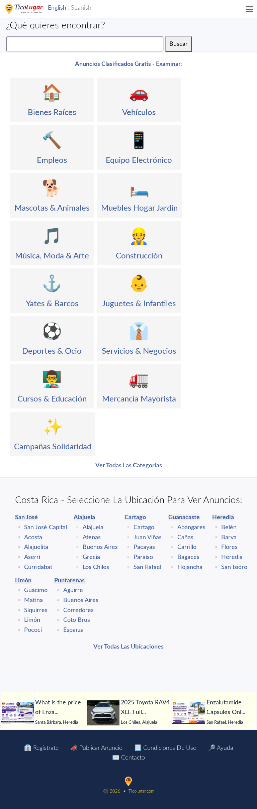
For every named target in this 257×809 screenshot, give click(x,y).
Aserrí (32, 557)
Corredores (78, 610)
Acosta (33, 538)
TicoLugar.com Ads (31, 9)
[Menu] (250, 9)
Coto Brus (76, 620)
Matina (33, 600)
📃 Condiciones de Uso (165, 748)
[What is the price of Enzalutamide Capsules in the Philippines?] (17, 713)
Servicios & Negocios (139, 351)
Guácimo (36, 590)
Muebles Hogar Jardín (139, 208)
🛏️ (140, 189)
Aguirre (73, 590)
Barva (229, 538)
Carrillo (186, 547)
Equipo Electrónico (139, 160)
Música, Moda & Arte (52, 256)
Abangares (191, 528)
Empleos (52, 160)
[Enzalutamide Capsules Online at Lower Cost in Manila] (188, 713)
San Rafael (147, 567)
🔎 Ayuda (220, 748)
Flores (229, 547)
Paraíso (143, 557)
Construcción (139, 256)
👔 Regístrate (41, 748)
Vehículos (139, 113)
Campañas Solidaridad (52, 447)
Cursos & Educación (52, 399)
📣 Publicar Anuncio (96, 748)
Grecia (91, 557)
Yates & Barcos (52, 304)
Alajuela (93, 528)
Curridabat (38, 567)
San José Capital (45, 528)
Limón (32, 620)
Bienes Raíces (52, 113)
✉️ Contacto (128, 758)
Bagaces (188, 557)
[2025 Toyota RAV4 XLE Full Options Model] (103, 712)
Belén (229, 528)
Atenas (92, 538)
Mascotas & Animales (51, 208)
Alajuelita (36, 547)
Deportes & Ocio (52, 351)
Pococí (33, 630)
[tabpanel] (43, 712)
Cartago (144, 528)
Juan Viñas (148, 538)
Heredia (232, 557)
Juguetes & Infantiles (139, 304)
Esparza (73, 630)
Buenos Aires (100, 547)
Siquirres (36, 610)
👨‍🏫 (52, 379)
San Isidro (234, 567)
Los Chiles (96, 567)
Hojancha (189, 567)
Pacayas (144, 547)
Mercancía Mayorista (139, 399)
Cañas (185, 538)
